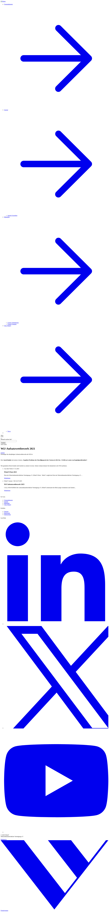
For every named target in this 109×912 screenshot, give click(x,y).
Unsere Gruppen (11, 324)
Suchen (3, 442)
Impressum (7, 513)
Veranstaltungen (8, 500)
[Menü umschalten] (1, 438)
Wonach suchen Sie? (6, 439)
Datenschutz (7, 514)
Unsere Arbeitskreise (13, 322)
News (9, 431)
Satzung (6, 511)
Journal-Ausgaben (12, 215)
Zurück (3, 452)
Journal (6, 501)
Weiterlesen (7, 478)
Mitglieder (7, 503)
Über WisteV (7, 504)
